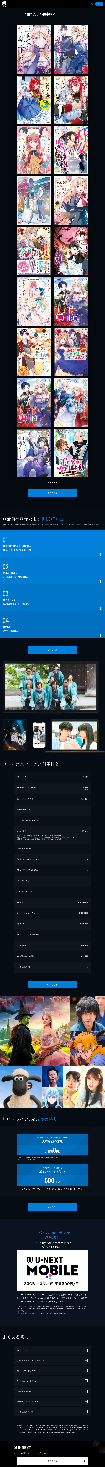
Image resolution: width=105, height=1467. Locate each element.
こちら (54, 839)
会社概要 (23, 1453)
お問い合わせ (42, 1453)
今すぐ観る (52, 492)
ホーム (16, 1453)
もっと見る (52, 482)
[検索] (92, 4)
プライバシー (32, 1453)
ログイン (99, 4)
